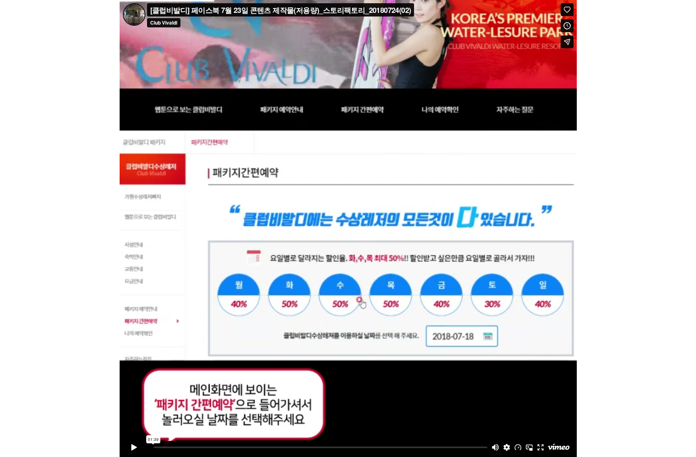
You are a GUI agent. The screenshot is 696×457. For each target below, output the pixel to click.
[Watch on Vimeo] (558, 447)
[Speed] (518, 447)
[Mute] (495, 447)
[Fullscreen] (540, 447)
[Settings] (507, 447)
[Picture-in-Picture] (529, 447)
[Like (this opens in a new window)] (567, 9)
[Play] (134, 447)
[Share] (567, 41)
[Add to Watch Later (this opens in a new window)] (567, 25)
